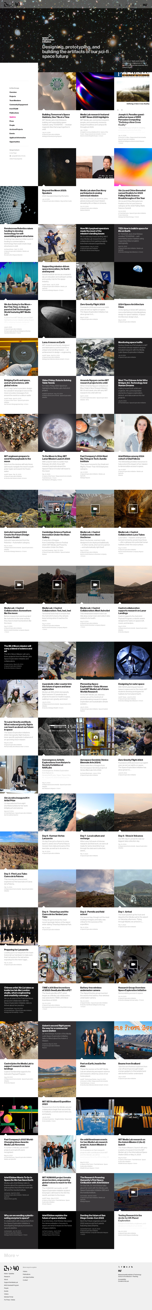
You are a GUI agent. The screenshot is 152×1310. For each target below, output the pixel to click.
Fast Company (48, 1231)
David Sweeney (48, 550)
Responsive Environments (93, 134)
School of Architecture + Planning (128, 1276)
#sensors (48, 480)
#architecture (134, 252)
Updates (13, 117)
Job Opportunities (28, 1277)
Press (12, 121)
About (6, 1279)
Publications (14, 113)
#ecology (102, 1005)
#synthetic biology (66, 1007)
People (12, 125)
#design (44, 136)
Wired (46, 1044)
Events (12, 134)
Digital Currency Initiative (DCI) (90, 132)
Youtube (84, 1196)
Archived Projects (16, 129)
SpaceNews (9, 249)
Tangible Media (59, 1119)
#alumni (87, 210)
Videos (6, 1294)
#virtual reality (8, 331)
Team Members (15, 101)
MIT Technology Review (89, 1079)
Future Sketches (123, 215)
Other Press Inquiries (16, 159)
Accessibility (122, 1279)
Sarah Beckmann (87, 773)
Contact (25, 1280)
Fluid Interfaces (124, 213)
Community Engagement (19, 105)
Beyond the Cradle (66, 201)
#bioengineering (47, 1007)
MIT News (47, 284)
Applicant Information (18, 138)
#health (91, 136)
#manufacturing (52, 136)
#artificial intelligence (124, 141)
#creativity (10, 815)
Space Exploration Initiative (51, 134)
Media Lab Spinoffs (10, 1159)
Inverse (8, 1193)
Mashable (9, 1231)
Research (7, 1276)
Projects (13, 96)
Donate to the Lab (123, 1281)
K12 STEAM (14, 109)
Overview (13, 92)
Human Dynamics (48, 1119)
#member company (101, 554)
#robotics (45, 290)
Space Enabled (65, 552)
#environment (84, 136)
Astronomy (9, 664)
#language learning (17, 404)
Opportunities (15, 142)
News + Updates (9, 1273)
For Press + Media (9, 1300)
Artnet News (9, 1008)
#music (95, 136)
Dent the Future (86, 1229)
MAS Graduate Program (11, 1285)
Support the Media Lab (11, 1282)
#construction (8, 255)
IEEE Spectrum (48, 393)
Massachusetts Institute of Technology (129, 1274)
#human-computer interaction (94, 1232)
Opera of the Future (11, 400)
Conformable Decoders (88, 398)
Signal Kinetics (85, 1003)
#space (59, 136)
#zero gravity (13, 1199)
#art (124, 217)
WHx (87, 400)
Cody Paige (13, 153)
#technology (130, 217)
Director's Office (124, 137)
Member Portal (8, 1297)
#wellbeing (135, 1235)
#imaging (54, 480)
